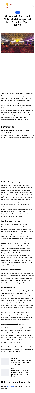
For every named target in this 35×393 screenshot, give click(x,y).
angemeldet (10, 386)
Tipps (17, 12)
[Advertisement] (17, 74)
